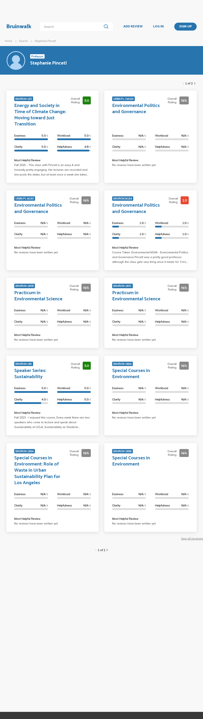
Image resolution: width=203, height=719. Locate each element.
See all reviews (192, 538)
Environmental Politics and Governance (136, 109)
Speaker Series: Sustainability (30, 374)
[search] (71, 26)
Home (8, 40)
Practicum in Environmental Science (38, 296)
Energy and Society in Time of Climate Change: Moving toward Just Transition (40, 115)
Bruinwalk (18, 26)
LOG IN (158, 26)
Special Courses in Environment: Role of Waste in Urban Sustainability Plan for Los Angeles (37, 470)
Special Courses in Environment (131, 374)
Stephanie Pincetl (45, 40)
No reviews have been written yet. (134, 165)
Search (23, 40)
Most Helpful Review (27, 160)
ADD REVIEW (133, 26)
